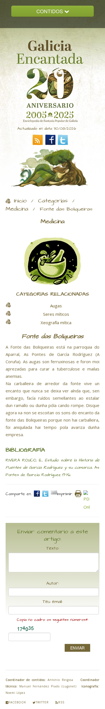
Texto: (52, 548)
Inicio (20, 201)
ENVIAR (77, 648)
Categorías (53, 201)
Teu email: (53, 602)
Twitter (42, 702)
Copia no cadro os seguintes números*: (52, 620)
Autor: (52, 583)
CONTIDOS (50, 11)
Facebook (17, 702)
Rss (61, 702)
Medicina (17, 209)
